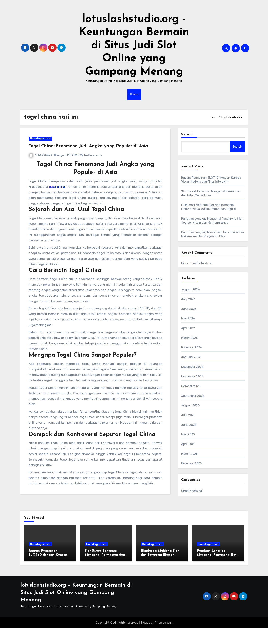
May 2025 (188, 434)
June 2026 (189, 309)
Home (134, 94)
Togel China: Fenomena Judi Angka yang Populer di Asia (88, 146)
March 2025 (189, 453)
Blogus (145, 622)
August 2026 (190, 289)
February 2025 (191, 463)
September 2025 (193, 395)
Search (187, 134)
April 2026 (188, 328)
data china (57, 186)
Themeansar (163, 622)
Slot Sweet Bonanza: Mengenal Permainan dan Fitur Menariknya (105, 554)
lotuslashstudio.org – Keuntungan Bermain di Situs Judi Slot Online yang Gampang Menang (76, 592)
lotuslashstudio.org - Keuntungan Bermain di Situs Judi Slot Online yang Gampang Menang (134, 45)
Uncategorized (40, 138)
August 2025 (190, 405)
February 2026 (191, 347)
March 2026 (189, 338)
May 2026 (188, 318)
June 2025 (189, 424)
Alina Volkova (43, 155)
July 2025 (188, 415)
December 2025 (192, 366)
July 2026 (188, 299)
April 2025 (188, 444)
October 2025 (190, 386)
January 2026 (191, 357)
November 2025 (192, 376)
